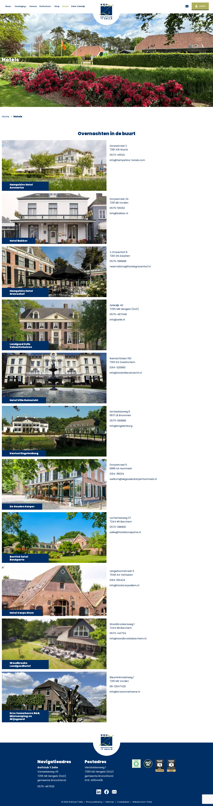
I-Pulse (148, 802)
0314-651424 (117, 580)
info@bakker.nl (119, 213)
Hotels (65, 6)
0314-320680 (118, 367)
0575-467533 (45, 786)
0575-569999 (118, 420)
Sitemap (110, 802)
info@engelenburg (121, 426)
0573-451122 (117, 155)
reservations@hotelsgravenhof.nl (130, 266)
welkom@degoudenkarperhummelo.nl (133, 479)
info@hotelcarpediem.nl (124, 585)
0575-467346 (118, 314)
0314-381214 (117, 474)
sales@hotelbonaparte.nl (125, 532)
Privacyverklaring (94, 802)
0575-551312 (117, 208)
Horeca (33, 6)
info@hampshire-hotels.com (127, 160)
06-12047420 (118, 686)
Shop (57, 6)
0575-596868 (118, 261)
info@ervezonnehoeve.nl (125, 691)
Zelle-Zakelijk (78, 6)
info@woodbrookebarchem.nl (128, 638)
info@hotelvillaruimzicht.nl (126, 373)
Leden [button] (202, 6)
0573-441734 (118, 633)
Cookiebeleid (123, 802)
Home (5, 116)
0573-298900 (118, 527)
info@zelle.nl (117, 319)
